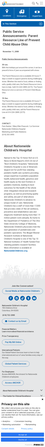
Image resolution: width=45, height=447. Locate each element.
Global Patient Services (15, 364)
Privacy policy (27, 429)
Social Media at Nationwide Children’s (22, 291)
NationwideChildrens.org (15, 251)
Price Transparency (10, 336)
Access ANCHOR (12, 383)
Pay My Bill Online (13, 342)
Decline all (22, 440)
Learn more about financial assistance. (18, 332)
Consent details (8, 429)
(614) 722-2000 (8, 315)
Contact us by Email (17, 321)
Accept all (22, 435)
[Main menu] (41, 3)
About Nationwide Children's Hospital (18, 391)
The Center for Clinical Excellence (17, 396)
